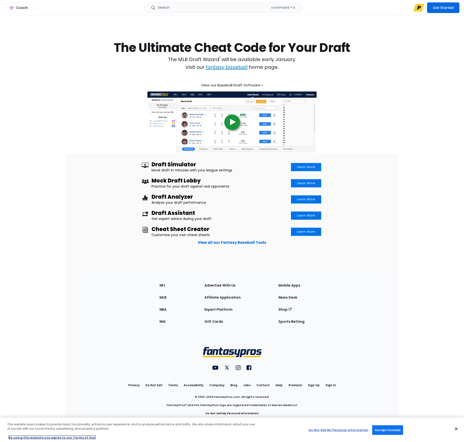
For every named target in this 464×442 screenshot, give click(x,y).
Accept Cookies (387, 430)
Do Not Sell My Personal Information (232, 413)
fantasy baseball (226, 67)
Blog (233, 385)
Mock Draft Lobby (176, 181)
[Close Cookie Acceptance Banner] (456, 429)
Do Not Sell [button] (153, 385)
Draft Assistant (173, 213)
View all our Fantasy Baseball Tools (232, 242)
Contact (263, 385)
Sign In (331, 385)
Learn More (306, 167)
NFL (163, 285)
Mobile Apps (289, 285)
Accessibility (193, 385)
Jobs (247, 385)
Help (279, 385)
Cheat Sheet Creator (180, 229)
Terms (173, 385)
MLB (163, 297)
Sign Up (314, 385)
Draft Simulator (174, 164)
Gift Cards (213, 321)
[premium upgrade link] (418, 7)
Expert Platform (218, 309)
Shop (283, 309)
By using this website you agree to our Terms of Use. (52, 437)
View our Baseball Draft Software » (232, 84)
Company (217, 385)
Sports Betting (291, 321)
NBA (163, 309)
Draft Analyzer (172, 197)
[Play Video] (232, 119)
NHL (163, 321)
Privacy (134, 385)
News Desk (287, 297)
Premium (295, 385)
